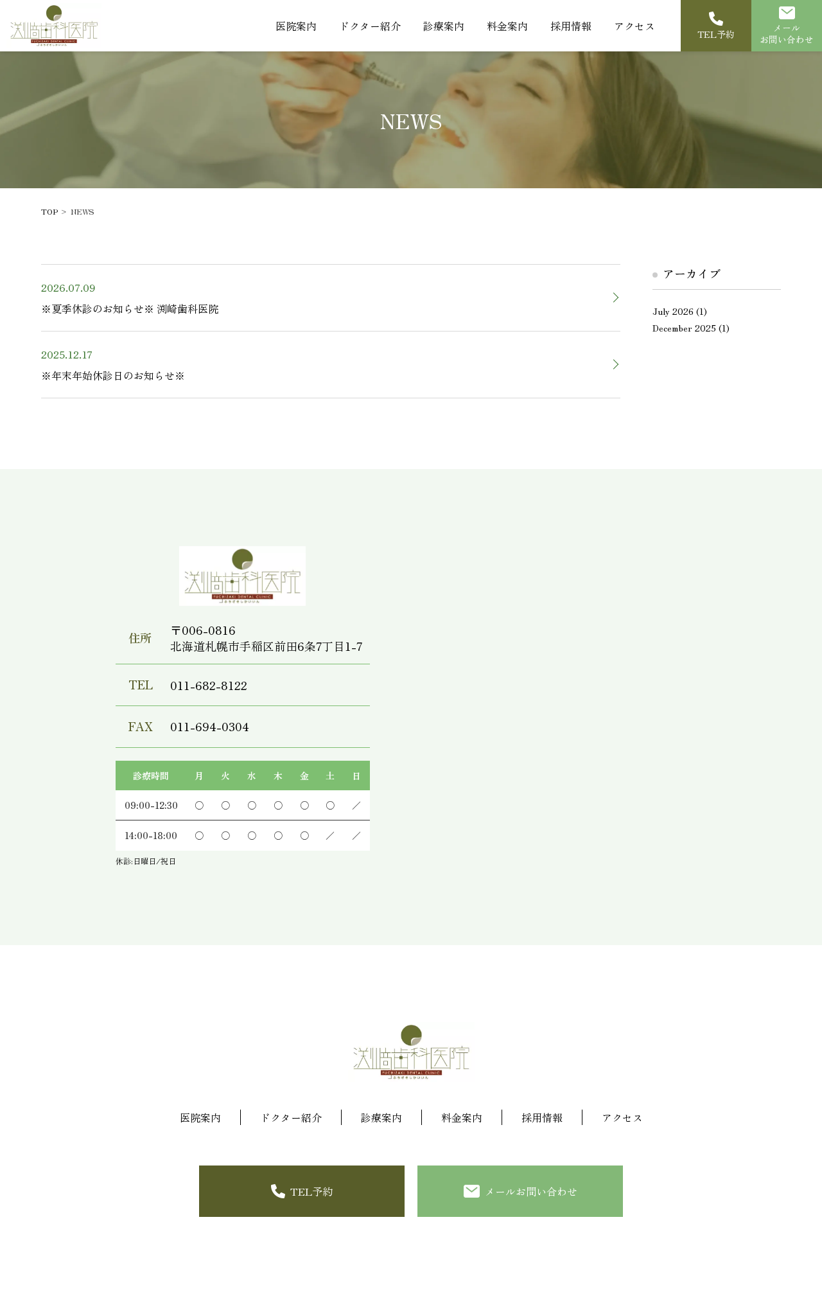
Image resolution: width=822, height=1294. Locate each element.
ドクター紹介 (370, 25)
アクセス (634, 25)
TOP (49, 211)
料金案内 (507, 25)
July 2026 (673, 311)
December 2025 (684, 327)
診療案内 (381, 1117)
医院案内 (296, 25)
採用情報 (570, 25)
